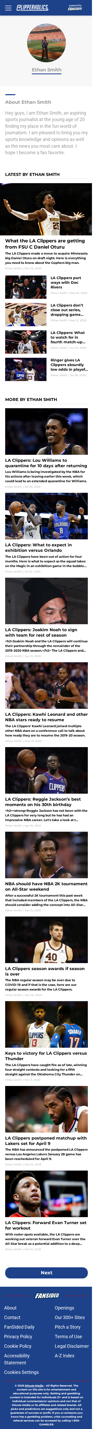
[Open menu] (8, 8)
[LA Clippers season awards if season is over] (46, 957)
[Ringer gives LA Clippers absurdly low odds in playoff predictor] (46, 369)
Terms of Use (68, 1336)
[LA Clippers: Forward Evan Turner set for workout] (46, 1211)
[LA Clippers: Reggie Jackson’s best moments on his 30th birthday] (46, 787)
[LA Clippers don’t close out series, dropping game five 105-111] (46, 314)
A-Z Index (64, 1355)
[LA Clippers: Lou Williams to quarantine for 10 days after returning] (46, 448)
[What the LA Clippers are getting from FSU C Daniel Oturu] (46, 226)
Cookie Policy (18, 1346)
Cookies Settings (21, 1372)
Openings (64, 1308)
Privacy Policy (18, 1336)
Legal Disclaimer (72, 1346)
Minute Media (34, 1385)
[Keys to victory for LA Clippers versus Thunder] (46, 1041)
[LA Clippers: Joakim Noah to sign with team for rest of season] (46, 618)
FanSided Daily (19, 1327)
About (10, 1308)
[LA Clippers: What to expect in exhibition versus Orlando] (46, 533)
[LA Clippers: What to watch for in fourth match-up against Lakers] (46, 342)
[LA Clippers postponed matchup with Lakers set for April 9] (46, 1126)
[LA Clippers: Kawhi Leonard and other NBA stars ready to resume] (46, 702)
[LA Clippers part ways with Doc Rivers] (46, 287)
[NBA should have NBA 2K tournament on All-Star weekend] (46, 872)
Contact (12, 1317)
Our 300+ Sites (70, 1317)
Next (46, 1273)
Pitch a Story (68, 1327)
